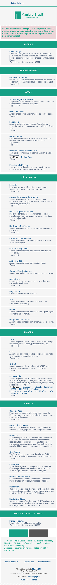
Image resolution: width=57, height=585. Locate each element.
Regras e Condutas (18, 77)
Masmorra (13, 435)
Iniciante (13, 185)
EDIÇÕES (28, 332)
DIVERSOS (29, 403)
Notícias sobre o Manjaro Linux (23, 151)
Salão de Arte (15, 411)
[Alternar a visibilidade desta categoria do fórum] (54, 44)
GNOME (12, 364)
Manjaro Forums (16, 521)
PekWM (24, 393)
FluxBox (42, 391)
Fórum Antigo (15, 51)
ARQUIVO (28, 44)
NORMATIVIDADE (28, 70)
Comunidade (15, 376)
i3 (35, 391)
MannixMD (36, 569)
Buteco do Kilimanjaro (19, 425)
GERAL (28, 92)
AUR (11, 299)
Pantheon (35, 389)
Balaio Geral (14, 487)
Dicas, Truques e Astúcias (21, 212)
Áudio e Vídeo (15, 261)
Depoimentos (15, 136)
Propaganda (15, 464)
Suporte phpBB (34, 576)
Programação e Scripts (20, 320)
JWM (51, 391)
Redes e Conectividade (20, 238)
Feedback (14, 122)
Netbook (37, 387)
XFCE (11, 339)
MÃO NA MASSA (28, 177)
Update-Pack (26, 157)
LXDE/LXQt (24, 389)
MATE (13, 389)
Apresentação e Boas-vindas (22, 99)
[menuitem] (43, 562)
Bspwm (14, 393)
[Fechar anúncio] (54, 29)
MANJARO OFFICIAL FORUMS (28, 513)
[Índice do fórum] (28, 15)
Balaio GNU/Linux (17, 499)
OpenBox (28, 391)
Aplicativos (14, 279)
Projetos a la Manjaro (18, 165)
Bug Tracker (15, 291)
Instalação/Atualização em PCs (23, 197)
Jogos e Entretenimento (20, 271)
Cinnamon (48, 387)
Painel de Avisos (16, 112)
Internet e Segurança (19, 248)
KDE (11, 352)
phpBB (20, 573)
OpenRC (13, 309)
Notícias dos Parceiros (19, 476)
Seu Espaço (14, 452)
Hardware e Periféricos (19, 226)
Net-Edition (26, 387)
